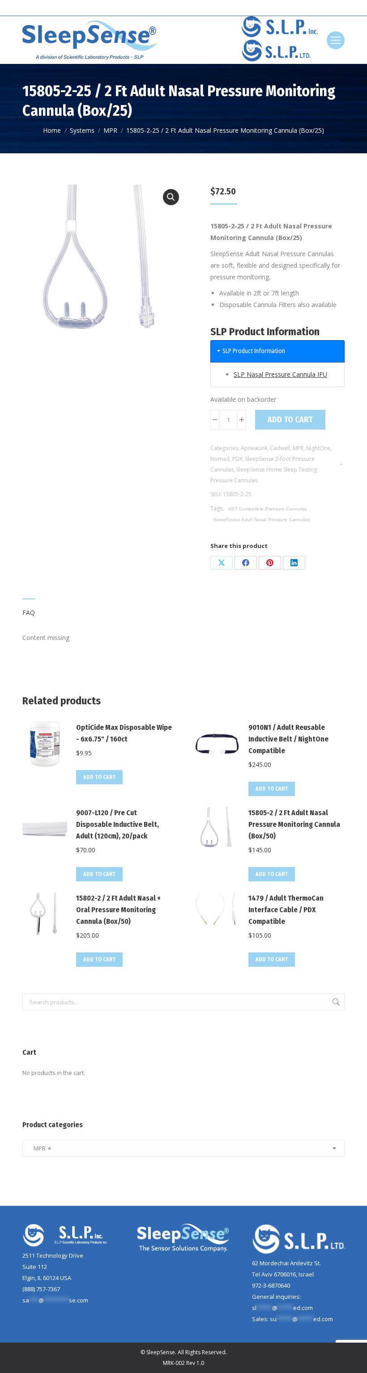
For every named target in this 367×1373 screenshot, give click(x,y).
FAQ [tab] (28, 612)
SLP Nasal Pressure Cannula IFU (280, 374)
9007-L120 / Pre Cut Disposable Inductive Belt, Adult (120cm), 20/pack (117, 824)
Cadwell (280, 448)
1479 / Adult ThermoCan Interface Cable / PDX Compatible (286, 910)
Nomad (220, 459)
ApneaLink (254, 448)
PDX (237, 459)
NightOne (318, 448)
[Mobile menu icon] (336, 40)
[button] (171, 197)
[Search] (338, 8)
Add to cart (290, 420)
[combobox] (183, 1148)
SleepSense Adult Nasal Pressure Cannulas (261, 519)
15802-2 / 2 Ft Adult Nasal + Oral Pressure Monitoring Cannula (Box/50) (118, 910)
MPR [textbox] (40, 1148)
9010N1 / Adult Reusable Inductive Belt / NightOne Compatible (288, 739)
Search (335, 1002)
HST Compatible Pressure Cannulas (267, 508)
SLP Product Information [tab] (253, 351)
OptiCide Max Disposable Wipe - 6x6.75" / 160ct (124, 733)
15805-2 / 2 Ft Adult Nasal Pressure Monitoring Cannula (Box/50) (294, 824)
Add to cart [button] (99, 777)
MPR (298, 448)
